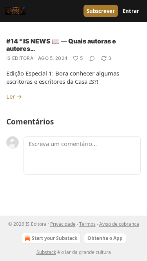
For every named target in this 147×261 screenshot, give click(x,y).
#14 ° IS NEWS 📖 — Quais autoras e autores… (61, 44)
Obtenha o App (105, 238)
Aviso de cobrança (119, 224)
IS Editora (19, 58)
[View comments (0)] (92, 58)
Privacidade (63, 224)
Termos (87, 224)
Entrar (131, 10)
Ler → (14, 96)
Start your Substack (54, 238)
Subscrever (101, 10)
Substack (46, 252)
